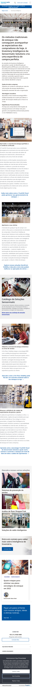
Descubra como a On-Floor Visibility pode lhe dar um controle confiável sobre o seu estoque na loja (16, 377)
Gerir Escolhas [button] (16, 676)
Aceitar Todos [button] (16, 671)
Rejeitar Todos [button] (16, 681)
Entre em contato (22, 3)
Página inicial (5, 10)
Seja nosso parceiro (7, 646)
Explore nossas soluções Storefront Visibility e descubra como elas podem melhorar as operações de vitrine (16, 267)
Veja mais (6, 617)
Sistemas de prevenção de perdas (12, 491)
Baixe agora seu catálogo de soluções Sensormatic (13, 313)
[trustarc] (27, 685)
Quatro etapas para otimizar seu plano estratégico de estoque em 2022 (13, 584)
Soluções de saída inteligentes (14, 530)
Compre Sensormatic (7, 651)
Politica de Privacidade (6, 685)
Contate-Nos (7, 549)
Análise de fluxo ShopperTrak (14, 511)
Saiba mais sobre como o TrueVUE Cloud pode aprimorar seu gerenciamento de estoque (15, 195)
